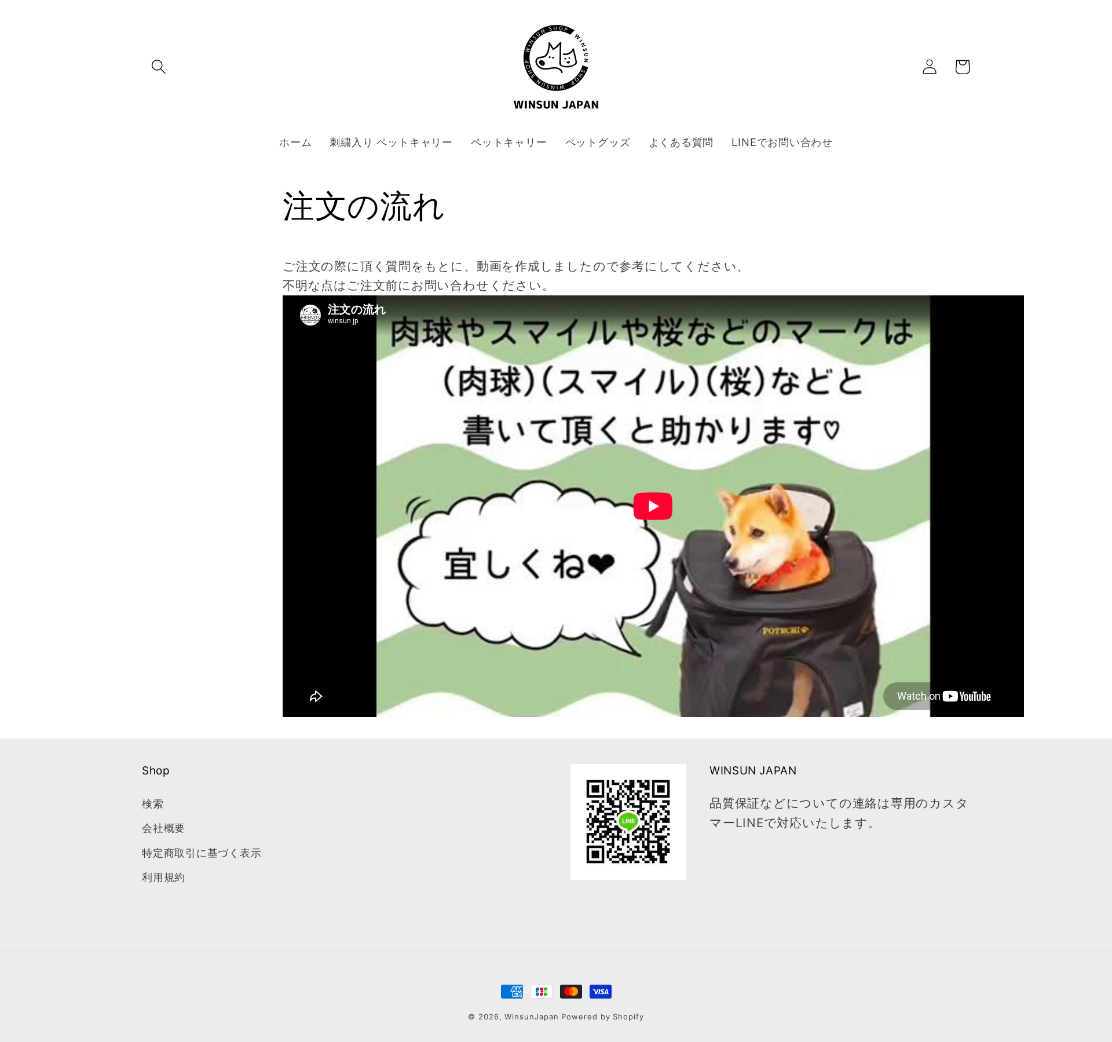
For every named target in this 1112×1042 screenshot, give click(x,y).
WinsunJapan (531, 1016)
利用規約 (163, 877)
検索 (153, 803)
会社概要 (163, 827)
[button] (158, 66)
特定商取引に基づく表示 (202, 852)
